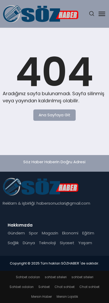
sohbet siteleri (56, 277)
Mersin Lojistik (67, 296)
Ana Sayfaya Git (54, 115)
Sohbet (44, 287)
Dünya (29, 243)
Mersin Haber (41, 296)
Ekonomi (70, 233)
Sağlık (13, 243)
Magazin (50, 233)
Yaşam (85, 243)
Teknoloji (47, 243)
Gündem (16, 233)
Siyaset (67, 243)
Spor (33, 233)
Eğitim (88, 233)
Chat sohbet (64, 287)
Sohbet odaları (28, 277)
